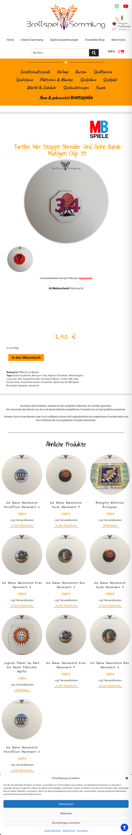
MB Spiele (73, 382)
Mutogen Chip (39, 375)
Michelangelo (76, 375)
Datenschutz (69, 830)
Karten (80, 72)
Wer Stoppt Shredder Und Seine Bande (38, 378)
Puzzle (100, 87)
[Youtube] (125, 6)
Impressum (82, 830)
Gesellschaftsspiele (35, 72)
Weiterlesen (110, 525)
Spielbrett (34, 385)
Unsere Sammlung (32, 39)
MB (70, 378)
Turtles (64, 378)
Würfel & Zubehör (41, 87)
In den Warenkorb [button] (22, 525)
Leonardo (12, 378)
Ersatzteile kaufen (30, 382)
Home (10, 39)
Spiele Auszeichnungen (64, 39)
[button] (127, 778)
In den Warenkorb (26, 358)
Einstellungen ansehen (66, 822)
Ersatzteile (46, 382)
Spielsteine (24, 80)
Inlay (75, 378)
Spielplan (23, 385)
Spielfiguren (102, 72)
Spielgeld (109, 80)
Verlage (62, 72)
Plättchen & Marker (56, 80)
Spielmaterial (60, 382)
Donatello (63, 375)
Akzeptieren (66, 804)
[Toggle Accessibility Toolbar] (124, 827)
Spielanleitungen (76, 87)
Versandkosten (85, 278)
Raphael (52, 375)
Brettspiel (12, 385)
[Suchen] (94, 52)
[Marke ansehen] (99, 137)
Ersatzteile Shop (95, 39)
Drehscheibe (13, 382)
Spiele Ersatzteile (22, 375)
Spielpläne (88, 80)
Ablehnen (66, 813)
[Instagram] (116, 6)
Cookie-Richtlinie (52, 830)
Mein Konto (118, 39)
